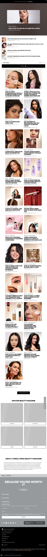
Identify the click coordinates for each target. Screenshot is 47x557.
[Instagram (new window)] (4, 523)
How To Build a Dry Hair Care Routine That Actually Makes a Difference (13, 268)
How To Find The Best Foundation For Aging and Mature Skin (13, 181)
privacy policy (28, 550)
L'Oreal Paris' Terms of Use (27, 513)
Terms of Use (4, 540)
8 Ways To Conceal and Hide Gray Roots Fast (19, 50)
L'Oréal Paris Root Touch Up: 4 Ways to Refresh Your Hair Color (33, 238)
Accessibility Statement (5, 536)
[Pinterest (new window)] (11, 523)
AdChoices (18, 550)
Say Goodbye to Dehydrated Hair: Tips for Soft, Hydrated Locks (31, 123)
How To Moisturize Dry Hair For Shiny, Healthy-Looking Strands (32, 181)
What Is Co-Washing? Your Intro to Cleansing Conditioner (14, 238)
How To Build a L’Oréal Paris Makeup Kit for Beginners (32, 297)
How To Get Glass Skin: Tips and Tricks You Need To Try (21, 38)
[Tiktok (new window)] (15, 523)
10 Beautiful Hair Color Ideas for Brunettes (13, 152)
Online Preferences (5, 538)
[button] (45, 402)
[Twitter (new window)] (8, 522)
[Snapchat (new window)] (13, 523)
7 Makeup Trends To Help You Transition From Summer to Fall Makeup (13, 297)
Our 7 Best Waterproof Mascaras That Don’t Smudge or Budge (23, 56)
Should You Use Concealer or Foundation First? (11, 325)
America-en (5, 544)
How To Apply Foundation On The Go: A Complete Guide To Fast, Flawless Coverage (13, 94)
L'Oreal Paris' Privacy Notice (25, 514)
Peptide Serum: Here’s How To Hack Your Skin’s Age (32, 210)
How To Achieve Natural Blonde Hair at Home (32, 266)
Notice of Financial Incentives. (35, 514)
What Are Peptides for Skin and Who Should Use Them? (13, 384)
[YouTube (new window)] (6, 522)
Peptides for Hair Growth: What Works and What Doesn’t (32, 355)
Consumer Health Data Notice (6, 532)
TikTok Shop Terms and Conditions (7, 530)
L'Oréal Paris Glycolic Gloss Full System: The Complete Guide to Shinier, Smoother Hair (32, 94)
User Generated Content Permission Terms (8, 542)
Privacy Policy (4, 534)
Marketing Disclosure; (5, 514)
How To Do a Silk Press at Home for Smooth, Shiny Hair (13, 355)
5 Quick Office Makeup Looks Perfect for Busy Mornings (32, 153)
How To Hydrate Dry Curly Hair (12, 122)
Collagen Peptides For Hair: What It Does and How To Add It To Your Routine (25, 45)
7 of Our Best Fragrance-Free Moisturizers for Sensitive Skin (30, 326)
